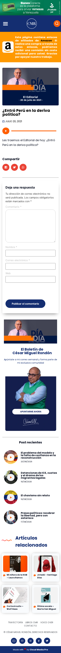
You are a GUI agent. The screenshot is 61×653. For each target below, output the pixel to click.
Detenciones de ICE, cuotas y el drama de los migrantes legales (39, 475)
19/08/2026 (26, 481)
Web (8, 273)
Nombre (11, 247)
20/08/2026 (26, 461)
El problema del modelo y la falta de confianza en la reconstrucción (38, 455)
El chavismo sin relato (35, 495)
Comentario (13, 206)
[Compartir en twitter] (14, 167)
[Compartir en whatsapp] (23, 167)
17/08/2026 (26, 521)
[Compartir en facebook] (5, 167)
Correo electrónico (17, 260)
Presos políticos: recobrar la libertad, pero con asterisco (38, 515)
